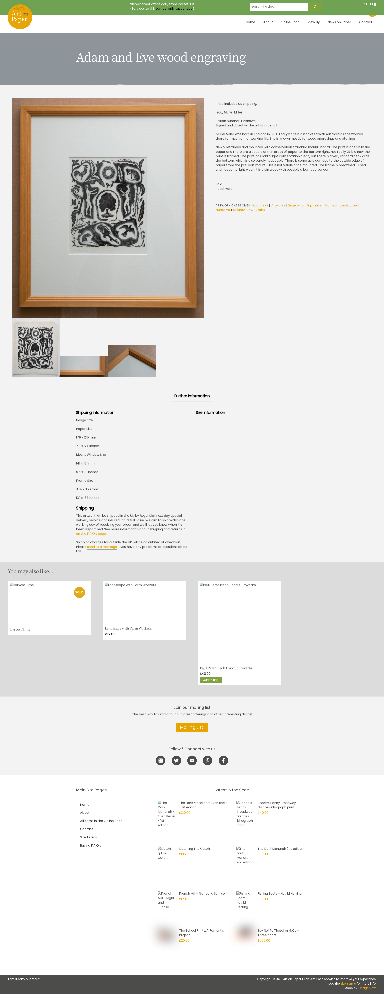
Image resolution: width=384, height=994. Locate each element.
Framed (331, 205)
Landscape (348, 205)
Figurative (314, 205)
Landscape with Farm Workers (128, 628)
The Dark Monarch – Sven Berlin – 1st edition (203, 805)
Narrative (223, 209)
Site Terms (88, 837)
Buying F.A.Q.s (90, 845)
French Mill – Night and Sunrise (202, 893)
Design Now (367, 988)
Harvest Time (20, 629)
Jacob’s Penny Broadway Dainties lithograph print (277, 805)
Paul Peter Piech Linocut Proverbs (226, 668)
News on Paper (339, 22)
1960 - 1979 (260, 205)
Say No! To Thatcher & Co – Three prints (278, 932)
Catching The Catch (194, 848)
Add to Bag (210, 680)
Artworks (278, 205)
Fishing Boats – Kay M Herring (280, 893)
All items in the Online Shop (101, 821)
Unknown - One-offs (249, 209)
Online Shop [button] (290, 22)
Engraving (296, 205)
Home (250, 22)
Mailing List (191, 727)
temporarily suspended (174, 8)
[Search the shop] (315, 6)
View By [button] (314, 22)
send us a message (102, 547)
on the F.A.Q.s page (91, 533)
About (268, 22)
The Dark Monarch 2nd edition (280, 848)
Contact (365, 22)
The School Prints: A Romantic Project (201, 932)
